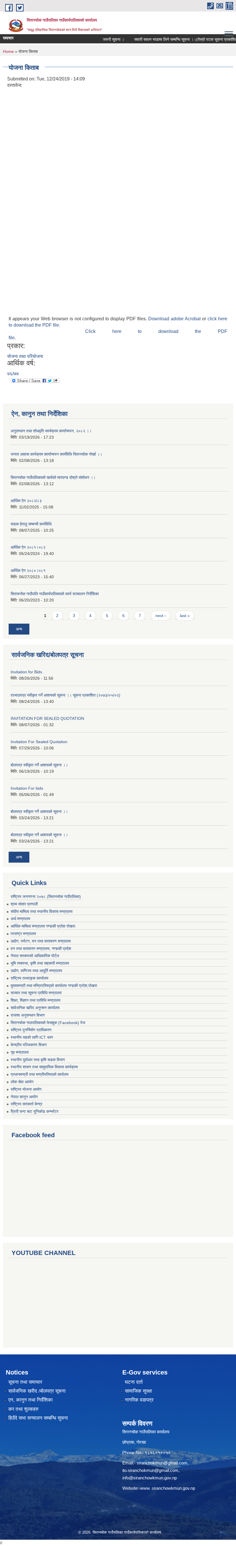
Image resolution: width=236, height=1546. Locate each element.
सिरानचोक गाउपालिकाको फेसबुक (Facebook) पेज (48, 1022)
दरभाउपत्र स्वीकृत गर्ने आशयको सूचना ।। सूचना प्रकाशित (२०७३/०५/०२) (65, 695)
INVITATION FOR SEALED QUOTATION (47, 718)
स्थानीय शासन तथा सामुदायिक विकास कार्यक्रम (44, 1067)
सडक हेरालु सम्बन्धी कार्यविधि (31, 524)
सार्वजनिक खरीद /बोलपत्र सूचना (37, 1391)
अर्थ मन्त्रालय (20, 918)
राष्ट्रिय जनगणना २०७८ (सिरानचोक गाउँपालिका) (46, 896)
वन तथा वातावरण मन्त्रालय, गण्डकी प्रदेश (41, 948)
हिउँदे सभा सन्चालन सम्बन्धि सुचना (38, 1418)
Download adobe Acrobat (175, 318)
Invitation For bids (27, 788)
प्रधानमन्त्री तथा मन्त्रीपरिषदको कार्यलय (39, 1074)
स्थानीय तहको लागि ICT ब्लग (32, 1037)
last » (185, 615)
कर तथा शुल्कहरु (23, 1409)
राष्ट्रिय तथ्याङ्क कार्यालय (29, 978)
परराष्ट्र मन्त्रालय (23, 933)
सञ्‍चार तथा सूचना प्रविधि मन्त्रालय (36, 992)
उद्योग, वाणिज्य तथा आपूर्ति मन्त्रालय (36, 970)
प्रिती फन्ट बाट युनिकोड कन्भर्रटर (34, 1111)
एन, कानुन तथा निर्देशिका (30, 1400)
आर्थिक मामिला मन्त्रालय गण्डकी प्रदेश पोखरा (43, 926)
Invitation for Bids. (27, 672)
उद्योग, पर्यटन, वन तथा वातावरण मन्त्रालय (41, 941)
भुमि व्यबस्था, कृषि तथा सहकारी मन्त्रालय (40, 963)
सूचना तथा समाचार (25, 1382)
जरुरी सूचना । (103, 39)
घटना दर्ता (134, 1382)
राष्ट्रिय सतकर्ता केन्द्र (26, 1104)
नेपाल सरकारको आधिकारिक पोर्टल (35, 955)
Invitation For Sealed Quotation (39, 741)
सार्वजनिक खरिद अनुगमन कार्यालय (35, 1007)
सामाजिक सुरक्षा (138, 1391)
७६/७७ (13, 373)
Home (8, 51)
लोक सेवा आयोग (22, 1081)
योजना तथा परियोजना (25, 356)
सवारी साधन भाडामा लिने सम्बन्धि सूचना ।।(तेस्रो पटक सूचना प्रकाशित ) (177, 39)
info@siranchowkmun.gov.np (149, 1477)
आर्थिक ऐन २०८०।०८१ (28, 570)
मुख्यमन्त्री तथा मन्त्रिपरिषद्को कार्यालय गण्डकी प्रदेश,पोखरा (54, 985)
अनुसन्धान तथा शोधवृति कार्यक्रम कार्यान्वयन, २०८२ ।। (51, 431)
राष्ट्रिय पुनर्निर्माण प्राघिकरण (31, 1030)
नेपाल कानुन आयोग (24, 1096)
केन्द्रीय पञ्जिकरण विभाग (29, 1044)
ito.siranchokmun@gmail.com (150, 1470)
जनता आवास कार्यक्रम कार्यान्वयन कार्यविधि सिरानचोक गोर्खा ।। (56, 454)
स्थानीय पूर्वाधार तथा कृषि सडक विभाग (38, 1059)
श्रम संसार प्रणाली (24, 904)
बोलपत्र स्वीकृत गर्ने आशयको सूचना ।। (39, 765)
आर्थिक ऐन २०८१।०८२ (28, 547)
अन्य (19, 629)
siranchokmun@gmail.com (162, 1462)
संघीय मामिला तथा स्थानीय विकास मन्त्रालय (42, 911)
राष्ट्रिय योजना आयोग (26, 1089)
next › (160, 615)
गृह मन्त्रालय (20, 1052)
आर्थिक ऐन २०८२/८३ (26, 500)
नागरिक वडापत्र (139, 1400)
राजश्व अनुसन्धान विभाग (28, 1015)
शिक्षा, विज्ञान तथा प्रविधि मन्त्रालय (35, 1000)
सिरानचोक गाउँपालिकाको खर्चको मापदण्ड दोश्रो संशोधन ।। (53, 477)
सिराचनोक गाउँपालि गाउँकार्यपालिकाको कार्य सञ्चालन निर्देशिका (55, 593)
